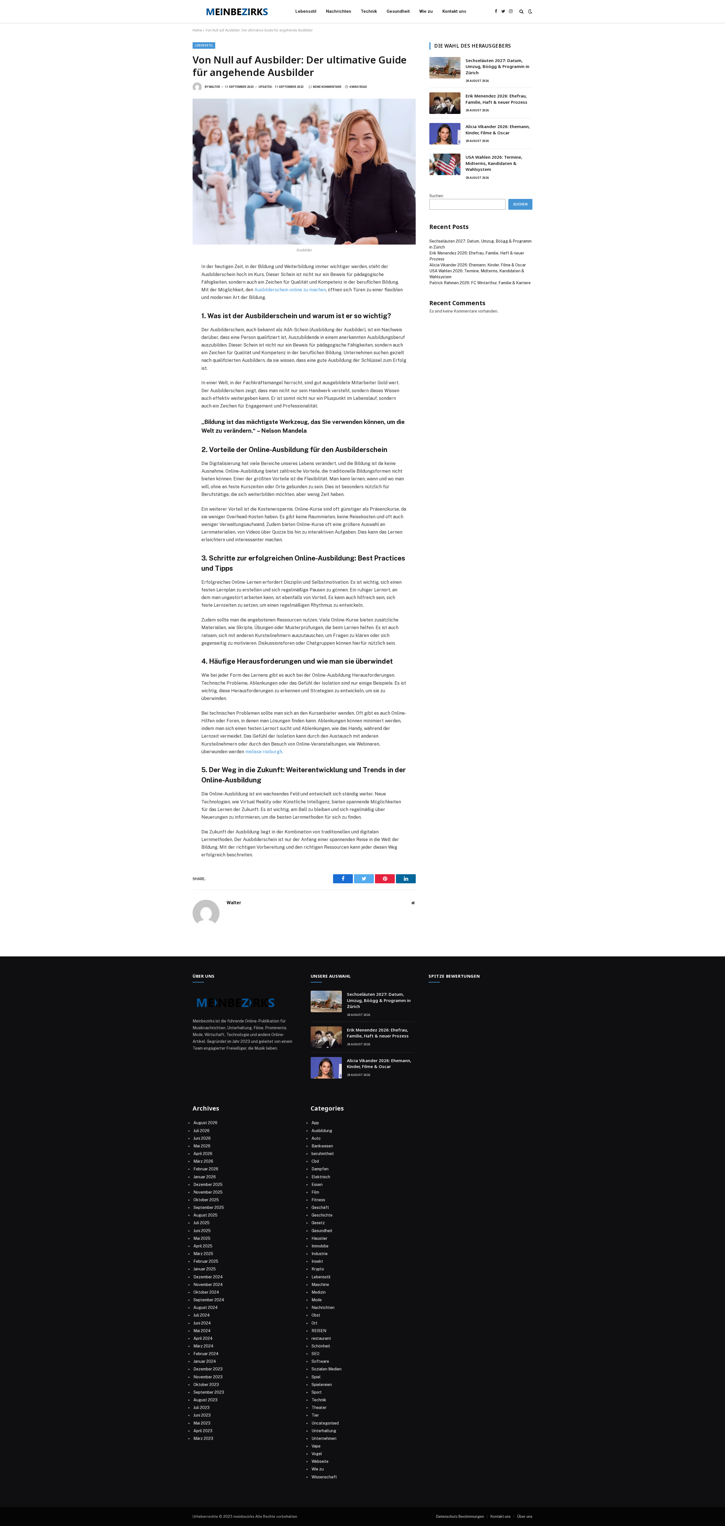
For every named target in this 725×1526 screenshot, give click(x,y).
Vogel (317, 1453)
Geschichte (322, 1215)
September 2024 (208, 1300)
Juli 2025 (201, 1223)
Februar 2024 (206, 1353)
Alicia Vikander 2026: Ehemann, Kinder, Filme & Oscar (498, 129)
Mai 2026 (201, 1146)
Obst (316, 1315)
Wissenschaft (324, 1477)
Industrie (320, 1253)
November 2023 (208, 1377)
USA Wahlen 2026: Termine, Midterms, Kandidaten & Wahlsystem (494, 163)
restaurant (321, 1338)
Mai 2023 (201, 1423)
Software (320, 1361)
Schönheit (321, 1346)
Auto (316, 1138)
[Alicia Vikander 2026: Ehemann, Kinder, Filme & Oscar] (444, 134)
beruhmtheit (323, 1153)
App (315, 1122)
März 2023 (203, 1438)
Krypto (318, 1269)
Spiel (316, 1377)
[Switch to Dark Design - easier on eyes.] (529, 11)
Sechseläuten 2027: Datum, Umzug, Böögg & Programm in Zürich (497, 66)
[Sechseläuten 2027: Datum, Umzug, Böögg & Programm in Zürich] (444, 67)
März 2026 (203, 1161)
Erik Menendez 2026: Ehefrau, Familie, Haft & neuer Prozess (496, 99)
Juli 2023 (201, 1407)
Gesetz (318, 1223)
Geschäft (320, 1207)
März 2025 (203, 1253)
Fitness (318, 1200)
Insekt (317, 1261)
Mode (317, 1300)
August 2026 (205, 1122)
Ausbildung (322, 1130)
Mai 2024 (202, 1330)
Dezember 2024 (208, 1277)
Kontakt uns (454, 11)
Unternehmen (324, 1438)
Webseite (320, 1461)
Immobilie (320, 1246)
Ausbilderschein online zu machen (289, 289)
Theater (319, 1407)
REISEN (319, 1330)
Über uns (524, 1516)
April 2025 (202, 1246)
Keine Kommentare (327, 86)
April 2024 (203, 1338)
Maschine (320, 1284)
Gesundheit (398, 11)
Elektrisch (321, 1177)
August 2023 (205, 1400)
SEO (315, 1353)
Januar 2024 (204, 1361)
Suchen (436, 196)
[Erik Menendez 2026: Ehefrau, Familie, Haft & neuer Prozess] (444, 103)
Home (197, 30)
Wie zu (426, 11)
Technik (369, 11)
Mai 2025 (201, 1238)
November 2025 (208, 1192)
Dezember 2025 (208, 1184)
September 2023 (208, 1392)
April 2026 (202, 1153)
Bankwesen (322, 1146)
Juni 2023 (202, 1415)
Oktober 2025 (206, 1200)
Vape (316, 1446)
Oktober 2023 (206, 1384)
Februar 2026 (205, 1169)
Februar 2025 (205, 1261)
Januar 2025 (204, 1269)
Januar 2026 (204, 1177)
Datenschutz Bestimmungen (460, 1516)
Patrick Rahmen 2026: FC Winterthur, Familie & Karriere (480, 283)
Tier (315, 1415)
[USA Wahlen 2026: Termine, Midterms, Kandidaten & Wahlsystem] (444, 164)
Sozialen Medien (327, 1369)
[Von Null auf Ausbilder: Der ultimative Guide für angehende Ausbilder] (304, 172)
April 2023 (202, 1431)
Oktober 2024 (206, 1292)
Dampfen (320, 1169)
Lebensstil (305, 11)
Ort (314, 1323)
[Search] (521, 11)
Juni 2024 (202, 1323)
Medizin (319, 1292)
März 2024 (203, 1346)
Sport (317, 1392)
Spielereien (322, 1384)
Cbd (315, 1161)
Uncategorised (325, 1423)
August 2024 (205, 1307)
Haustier (319, 1238)
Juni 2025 (202, 1230)
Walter (214, 86)
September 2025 (208, 1207)
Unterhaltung (324, 1431)
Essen (317, 1184)
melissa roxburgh (263, 751)
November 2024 (208, 1284)
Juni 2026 (202, 1138)
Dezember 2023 (208, 1369)
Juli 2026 (201, 1130)
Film (315, 1192)
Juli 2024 (201, 1315)
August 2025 (205, 1215)
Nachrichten (338, 11)
